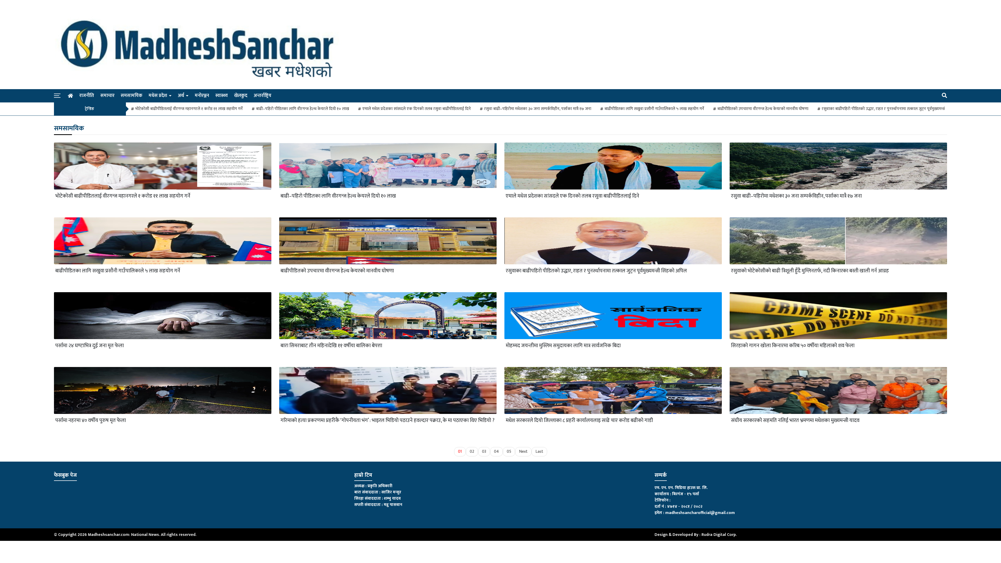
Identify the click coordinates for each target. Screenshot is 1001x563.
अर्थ (181, 96)
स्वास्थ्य (221, 96)
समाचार (107, 96)
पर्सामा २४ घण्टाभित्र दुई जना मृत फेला (89, 346)
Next (523, 451)
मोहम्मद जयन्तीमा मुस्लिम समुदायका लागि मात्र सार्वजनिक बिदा (563, 346)
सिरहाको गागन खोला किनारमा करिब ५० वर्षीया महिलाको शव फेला (792, 346)
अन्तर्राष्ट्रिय (262, 96)
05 (509, 451)
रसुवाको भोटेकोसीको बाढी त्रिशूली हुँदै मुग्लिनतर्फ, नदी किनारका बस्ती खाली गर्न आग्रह (810, 271)
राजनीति (86, 96)
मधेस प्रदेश (158, 96)
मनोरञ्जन (202, 96)
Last (539, 451)
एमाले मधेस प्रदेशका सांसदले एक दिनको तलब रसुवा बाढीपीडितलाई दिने (416, 109)
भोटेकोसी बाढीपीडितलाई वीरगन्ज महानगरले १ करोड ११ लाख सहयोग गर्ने (189, 109)
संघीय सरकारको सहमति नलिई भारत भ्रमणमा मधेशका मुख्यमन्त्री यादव (795, 421)
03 (484, 451)
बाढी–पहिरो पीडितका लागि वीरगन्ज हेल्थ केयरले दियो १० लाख (302, 109)
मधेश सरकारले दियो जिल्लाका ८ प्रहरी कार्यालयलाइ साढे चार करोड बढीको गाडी (579, 421)
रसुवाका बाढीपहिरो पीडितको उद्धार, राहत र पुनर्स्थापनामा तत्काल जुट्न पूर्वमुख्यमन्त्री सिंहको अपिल (895, 109)
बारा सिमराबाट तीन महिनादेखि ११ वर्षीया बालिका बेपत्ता (331, 346)
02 (472, 451)
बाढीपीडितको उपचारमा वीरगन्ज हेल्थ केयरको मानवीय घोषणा (762, 109)
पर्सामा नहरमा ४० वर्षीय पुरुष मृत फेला (90, 421)
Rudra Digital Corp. (719, 534)
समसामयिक (131, 96)
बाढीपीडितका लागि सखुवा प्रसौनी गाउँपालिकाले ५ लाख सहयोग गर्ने (654, 109)
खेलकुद (240, 96)
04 (496, 451)
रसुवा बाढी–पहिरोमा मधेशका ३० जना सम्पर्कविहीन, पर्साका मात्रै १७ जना (537, 109)
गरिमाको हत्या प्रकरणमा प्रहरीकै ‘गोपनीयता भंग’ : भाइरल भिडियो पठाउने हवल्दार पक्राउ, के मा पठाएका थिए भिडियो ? (387, 421)
